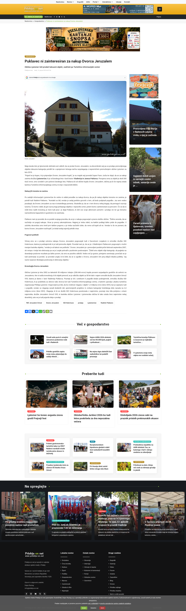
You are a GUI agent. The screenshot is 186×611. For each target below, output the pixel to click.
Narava (64, 581)
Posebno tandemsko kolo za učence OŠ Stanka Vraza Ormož (57, 467)
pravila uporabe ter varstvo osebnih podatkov (115, 603)
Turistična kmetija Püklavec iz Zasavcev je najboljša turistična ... (144, 339)
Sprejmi (84, 608)
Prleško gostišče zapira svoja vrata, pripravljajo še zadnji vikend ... (56, 354)
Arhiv (88, 2)
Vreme (112, 584)
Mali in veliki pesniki (117, 594)
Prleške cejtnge (115, 587)
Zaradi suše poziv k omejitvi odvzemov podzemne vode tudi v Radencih (57, 339)
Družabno (65, 560)
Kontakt (127, 2)
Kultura (64, 567)
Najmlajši (65, 591)
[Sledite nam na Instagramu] (56, 17)
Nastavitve (93, 608)
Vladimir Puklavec (107, 303)
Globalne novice (89, 577)
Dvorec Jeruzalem (52, 303)
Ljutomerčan (92, 303)
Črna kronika (66, 564)
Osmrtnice (87, 581)
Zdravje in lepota (90, 567)
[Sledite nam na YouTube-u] (59, 17)
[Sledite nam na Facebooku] (54, 17)
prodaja (80, 303)
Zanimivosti (66, 584)
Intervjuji (87, 564)
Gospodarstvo (39, 21)
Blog (111, 581)
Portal (95, 2)
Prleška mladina (115, 591)
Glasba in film (66, 587)
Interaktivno (106, 2)
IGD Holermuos (68, 303)
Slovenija (87, 560)
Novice (69, 2)
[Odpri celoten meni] (160, 9)
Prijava (159, 17)
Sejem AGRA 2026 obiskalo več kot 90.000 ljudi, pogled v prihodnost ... (100, 339)
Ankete (112, 574)
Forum (112, 570)
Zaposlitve (113, 577)
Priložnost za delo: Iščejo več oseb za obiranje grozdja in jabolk (144, 467)
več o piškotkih (93, 603)
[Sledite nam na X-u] (61, 17)
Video (112, 567)
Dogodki (80, 2)
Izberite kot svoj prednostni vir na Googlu (42, 77)
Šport (64, 570)
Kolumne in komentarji (92, 570)
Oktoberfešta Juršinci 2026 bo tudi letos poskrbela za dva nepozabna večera (92, 418)
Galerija (112, 564)
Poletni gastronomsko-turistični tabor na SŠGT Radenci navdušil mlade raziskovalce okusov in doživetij (55, 449)
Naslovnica (60, 2)
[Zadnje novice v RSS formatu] (64, 17)
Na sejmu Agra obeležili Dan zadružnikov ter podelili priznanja (101, 354)
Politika (64, 574)
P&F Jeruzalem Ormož (34, 303)
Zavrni (102, 608)
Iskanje (118, 2)
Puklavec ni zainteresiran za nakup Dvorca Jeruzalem (64, 21)
